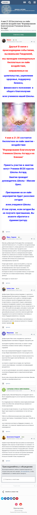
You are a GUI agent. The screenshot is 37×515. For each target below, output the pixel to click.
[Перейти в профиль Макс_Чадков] (4, 238)
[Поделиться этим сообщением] (34, 41)
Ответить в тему (18, 34)
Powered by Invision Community (18, 512)
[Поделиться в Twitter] (2, 498)
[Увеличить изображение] (18, 117)
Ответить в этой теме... (12, 479)
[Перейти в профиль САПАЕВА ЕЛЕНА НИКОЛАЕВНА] (4, 390)
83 (17, 332)
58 (23, 437)
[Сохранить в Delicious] (11, 498)
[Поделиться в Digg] (8, 498)
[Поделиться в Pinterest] (17, 498)
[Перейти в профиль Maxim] (4, 41)
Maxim (7, 30)
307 (18, 288)
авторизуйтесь (25, 471)
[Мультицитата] (3, 232)
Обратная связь (18, 508)
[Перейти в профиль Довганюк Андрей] (4, 438)
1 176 (15, 40)
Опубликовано (14, 41)
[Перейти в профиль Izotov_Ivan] (4, 289)
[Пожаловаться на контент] (31, 41)
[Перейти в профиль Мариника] (4, 333)
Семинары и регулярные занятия (26, 30)
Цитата (8, 231)
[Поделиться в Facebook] (5, 498)
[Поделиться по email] (14, 498)
